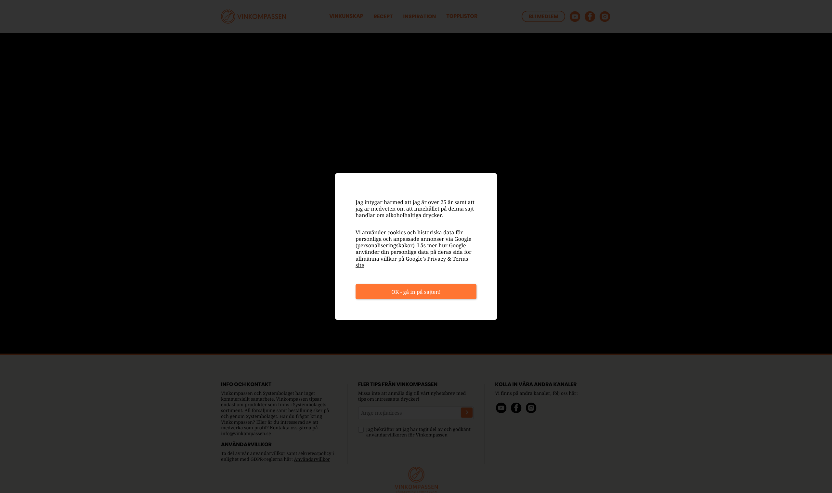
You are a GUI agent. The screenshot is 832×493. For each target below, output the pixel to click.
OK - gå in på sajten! (416, 291)
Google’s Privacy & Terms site (412, 262)
